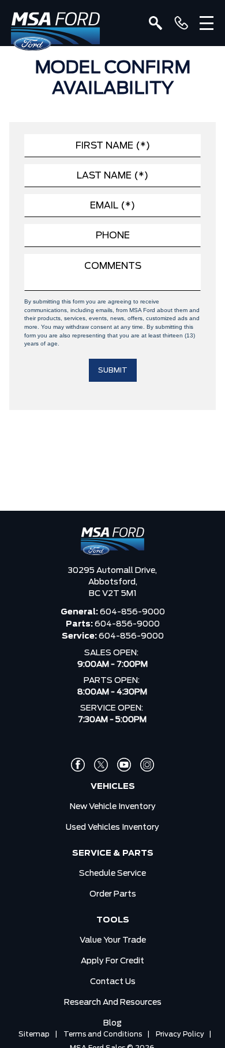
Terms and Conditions (102, 1034)
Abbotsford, (112, 582)
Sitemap (34, 1034)
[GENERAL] (181, 23)
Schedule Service (112, 873)
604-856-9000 (132, 612)
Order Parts (112, 894)
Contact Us (113, 982)
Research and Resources (113, 1002)
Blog (112, 1023)
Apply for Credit (112, 961)
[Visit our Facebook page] (78, 765)
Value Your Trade (113, 940)
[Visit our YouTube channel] (124, 765)
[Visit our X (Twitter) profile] (101, 765)
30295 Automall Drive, (112, 571)
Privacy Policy (180, 1034)
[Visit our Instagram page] (147, 765)
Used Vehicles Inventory (112, 827)
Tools (112, 920)
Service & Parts (112, 853)
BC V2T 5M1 (113, 594)
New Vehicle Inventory (113, 807)
